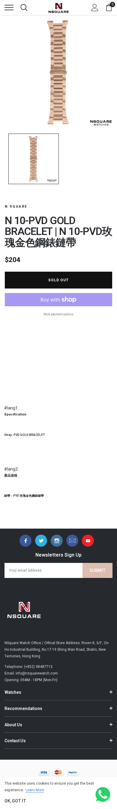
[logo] (58, 7)
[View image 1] (33, 159)
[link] (26, 541)
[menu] (9, 7)
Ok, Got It (15, 801)
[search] (24, 7)
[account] (94, 7)
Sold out (58, 280)
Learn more (35, 790)
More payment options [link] (59, 314)
